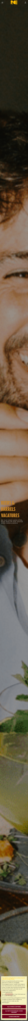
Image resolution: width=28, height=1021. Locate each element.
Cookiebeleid (9, 994)
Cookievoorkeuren (14, 1016)
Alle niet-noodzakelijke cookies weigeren (14, 1011)
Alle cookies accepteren (14, 1006)
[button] (25, 2)
